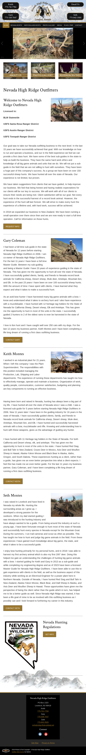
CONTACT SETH (13, 608)
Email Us (75, 4)
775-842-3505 (43, 722)
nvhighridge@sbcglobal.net (43, 725)
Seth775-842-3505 (75, 16)
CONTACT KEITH (13, 481)
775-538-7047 (43, 717)
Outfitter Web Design (18, 752)
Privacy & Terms (48, 743)
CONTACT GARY (13, 340)
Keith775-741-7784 (10, 5)
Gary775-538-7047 (11, 16)
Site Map (34, 743)
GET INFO (49, 634)
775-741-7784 (43, 711)
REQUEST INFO (12, 227)
